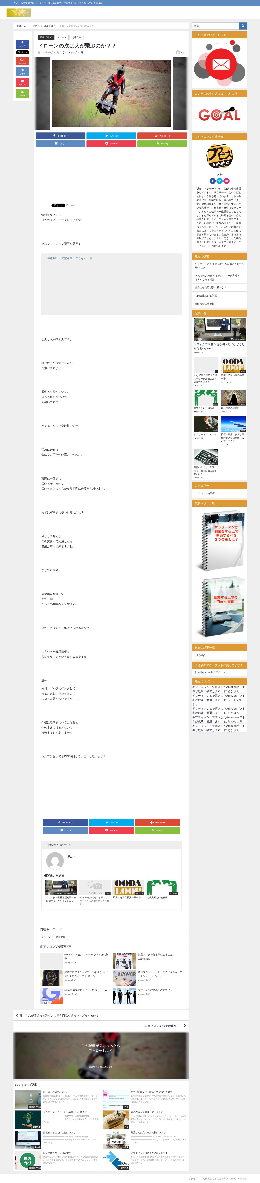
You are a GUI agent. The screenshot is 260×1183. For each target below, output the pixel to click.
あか (183, 53)
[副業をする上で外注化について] (57, 1140)
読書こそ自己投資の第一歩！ (211, 287)
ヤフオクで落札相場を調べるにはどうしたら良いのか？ (219, 265)
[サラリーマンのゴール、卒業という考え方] (57, 1120)
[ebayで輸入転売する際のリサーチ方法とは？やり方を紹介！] (94, 893)
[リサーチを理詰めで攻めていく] (148, 996)
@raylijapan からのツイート (209, 672)
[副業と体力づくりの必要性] (57, 1160)
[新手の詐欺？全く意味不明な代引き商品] (145, 1099)
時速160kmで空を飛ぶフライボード (69, 258)
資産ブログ (45, 37)
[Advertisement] (111, 177)
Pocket (70, 205)
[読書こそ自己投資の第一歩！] (128, 890)
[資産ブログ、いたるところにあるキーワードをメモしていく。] (148, 978)
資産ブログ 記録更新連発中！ (163, 1025)
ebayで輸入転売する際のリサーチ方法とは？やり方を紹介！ (217, 277)
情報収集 (76, 37)
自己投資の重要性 (205, 303)
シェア (22, 46)
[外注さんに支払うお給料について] (145, 1140)
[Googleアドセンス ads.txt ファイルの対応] (75, 961)
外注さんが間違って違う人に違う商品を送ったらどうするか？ (59, 1015)
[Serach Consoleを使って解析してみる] (75, 996)
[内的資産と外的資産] (162, 890)
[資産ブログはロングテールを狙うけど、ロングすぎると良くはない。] (75, 978)
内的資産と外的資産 (206, 295)
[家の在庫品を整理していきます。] (145, 1120)
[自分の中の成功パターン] (57, 1099)
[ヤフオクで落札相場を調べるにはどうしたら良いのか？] (61, 892)
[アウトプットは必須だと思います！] (145, 1160)
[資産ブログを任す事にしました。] (148, 961)
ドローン (61, 37)
